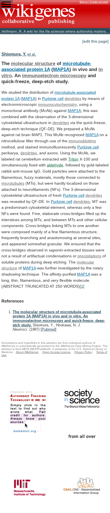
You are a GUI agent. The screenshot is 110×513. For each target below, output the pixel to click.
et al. (31, 54)
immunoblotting (82, 141)
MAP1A (61, 69)
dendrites (73, 98)
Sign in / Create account (94, 2)
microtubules (12, 183)
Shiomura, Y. (13, 54)
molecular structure (33, 63)
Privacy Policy (83, 352)
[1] (82, 286)
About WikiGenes (27, 352)
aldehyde (55, 165)
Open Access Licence (56, 352)
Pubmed (48, 329)
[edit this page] (95, 41)
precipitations (89, 256)
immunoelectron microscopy (54, 75)
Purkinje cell (52, 98)
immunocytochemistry (57, 104)
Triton (73, 159)
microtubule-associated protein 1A (46, 66)
